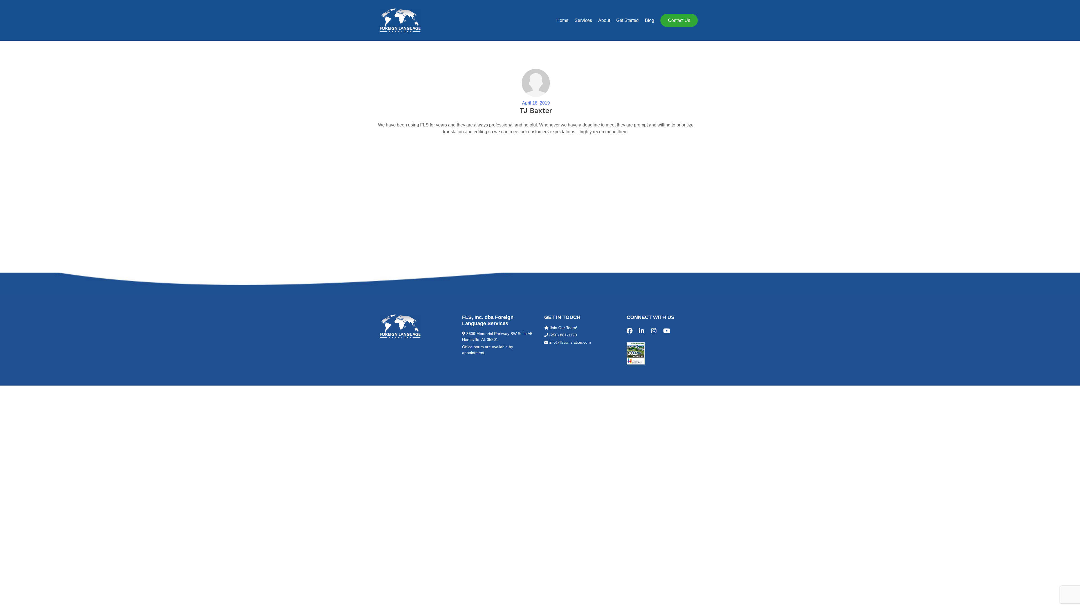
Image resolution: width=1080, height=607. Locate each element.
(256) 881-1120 (563, 335)
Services (583, 20)
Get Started (627, 20)
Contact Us (679, 20)
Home (562, 20)
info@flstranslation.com (570, 342)
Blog (649, 20)
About (604, 20)
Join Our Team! (563, 327)
